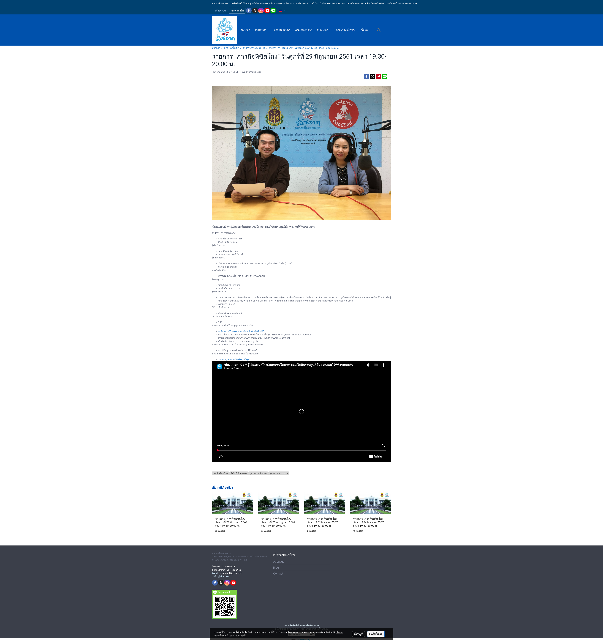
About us (278, 561)
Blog (276, 567)
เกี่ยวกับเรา (261, 30)
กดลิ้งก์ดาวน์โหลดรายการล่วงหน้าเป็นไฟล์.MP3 (241, 331)
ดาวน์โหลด (323, 30)
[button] (378, 30)
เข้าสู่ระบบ (220, 10)
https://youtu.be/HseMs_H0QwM (235, 359)
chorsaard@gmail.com (231, 573)
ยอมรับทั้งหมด (375, 634)
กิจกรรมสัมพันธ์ (282, 30)
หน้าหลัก (245, 30)
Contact (278, 573)
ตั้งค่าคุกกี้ (358, 634)
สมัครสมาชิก (237, 10)
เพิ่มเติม (365, 30)
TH (283, 10)
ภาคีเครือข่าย (302, 30)
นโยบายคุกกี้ (240, 635)
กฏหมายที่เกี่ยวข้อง (345, 30)
